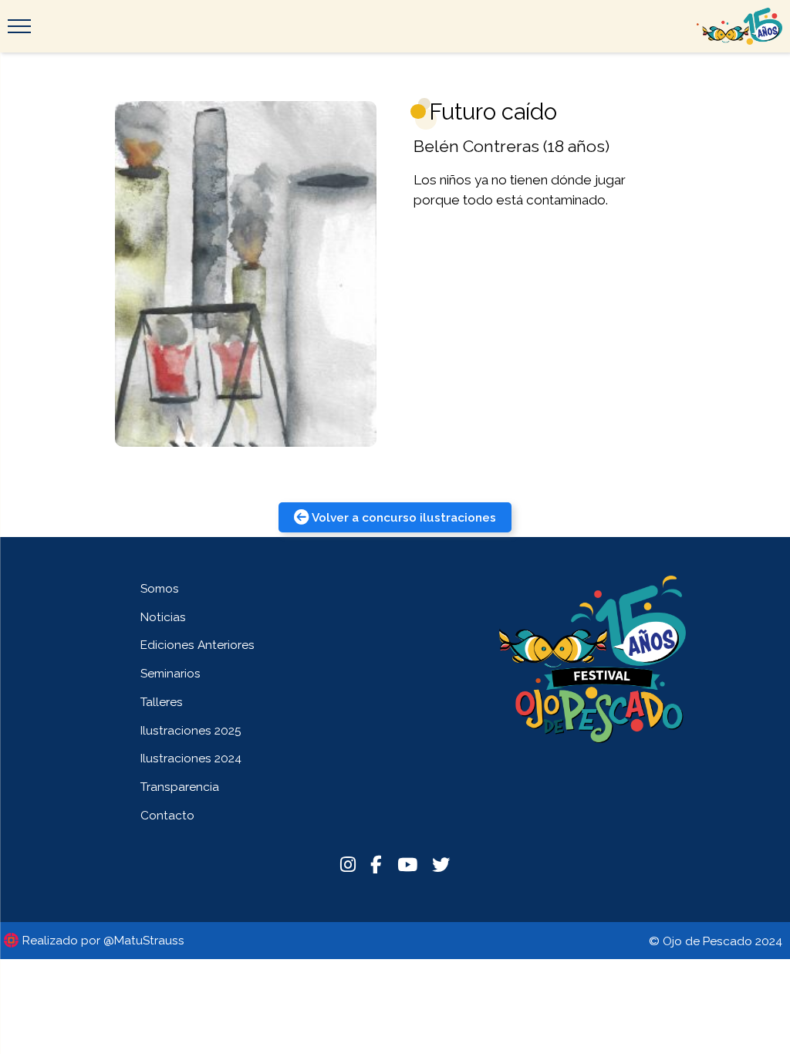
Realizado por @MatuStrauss (103, 940)
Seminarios (170, 673)
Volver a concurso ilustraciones (404, 517)
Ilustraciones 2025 (190, 730)
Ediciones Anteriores (197, 644)
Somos (159, 588)
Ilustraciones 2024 (190, 758)
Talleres (161, 701)
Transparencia (179, 786)
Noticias (163, 617)
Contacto (167, 815)
